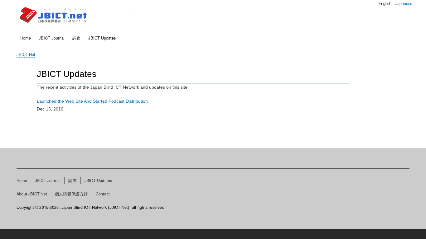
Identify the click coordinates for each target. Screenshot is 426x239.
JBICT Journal (52, 38)
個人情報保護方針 (71, 194)
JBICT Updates (102, 38)
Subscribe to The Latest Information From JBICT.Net (39, 126)
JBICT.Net (26, 54)
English (385, 3)
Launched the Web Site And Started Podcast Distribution (92, 101)
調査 (76, 38)
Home (25, 38)
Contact (103, 194)
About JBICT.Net (32, 194)
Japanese (403, 3)
